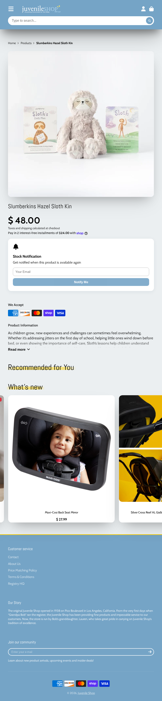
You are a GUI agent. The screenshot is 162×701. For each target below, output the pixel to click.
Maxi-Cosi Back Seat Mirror (61, 458)
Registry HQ (16, 584)
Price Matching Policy (22, 570)
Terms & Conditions (21, 577)
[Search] (149, 20)
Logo (41, 8)
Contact (13, 557)
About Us (14, 564)
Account (143, 8)
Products (26, 43)
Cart (151, 8)
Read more (17, 349)
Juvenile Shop (86, 693)
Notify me (81, 282)
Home (12, 43)
